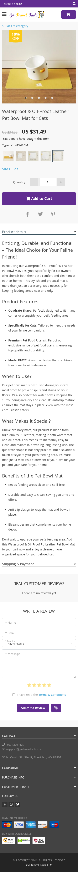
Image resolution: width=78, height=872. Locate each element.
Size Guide (10, 169)
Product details (14, 232)
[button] (39, 643)
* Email (10, 633)
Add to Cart (41, 198)
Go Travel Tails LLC (39, 865)
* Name (10, 622)
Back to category (16, 26)
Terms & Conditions (52, 695)
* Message (12, 654)
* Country (10, 641)
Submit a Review (33, 708)
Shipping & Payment (18, 564)
